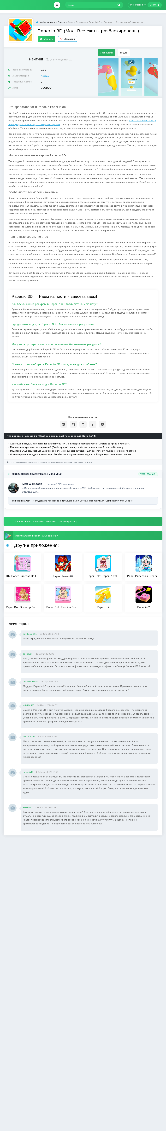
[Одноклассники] (83, 424)
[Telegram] (63, 424)
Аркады (45, 76)
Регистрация (136, 5)
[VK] (73, 424)
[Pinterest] (102, 424)
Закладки (69, 39)
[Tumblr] (92, 424)
